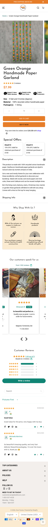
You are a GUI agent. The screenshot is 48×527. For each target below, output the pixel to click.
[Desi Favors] (23, 8)
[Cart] (43, 7)
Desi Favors (20, 510)
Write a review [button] (24, 381)
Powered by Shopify (31, 510)
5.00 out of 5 (30, 356)
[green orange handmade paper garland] (21, 42)
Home (4, 16)
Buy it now (24, 125)
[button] (3, 8)
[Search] (38, 7)
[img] (24, 302)
